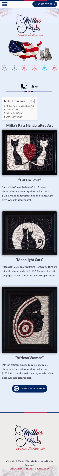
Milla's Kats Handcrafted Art (20, 105)
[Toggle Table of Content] (30, 101)
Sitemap (30, 468)
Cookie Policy (43, 468)
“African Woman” (14, 116)
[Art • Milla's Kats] (4, 68)
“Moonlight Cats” (14, 113)
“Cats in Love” (12, 109)
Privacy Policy (16, 468)
